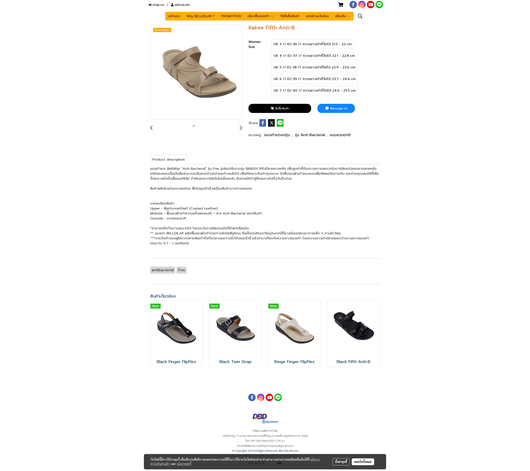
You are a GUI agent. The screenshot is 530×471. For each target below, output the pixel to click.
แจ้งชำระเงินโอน (317, 16)
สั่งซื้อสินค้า (281, 108)
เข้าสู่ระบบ (158, 5)
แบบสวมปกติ (340, 135)
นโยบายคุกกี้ (184, 464)
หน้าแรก (174, 16)
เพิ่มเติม (341, 16)
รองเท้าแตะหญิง (278, 135)
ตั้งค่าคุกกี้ (341, 462)
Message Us (338, 108)
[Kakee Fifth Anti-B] (196, 72)
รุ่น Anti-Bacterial (310, 135)
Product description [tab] (168, 159)
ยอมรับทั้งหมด (363, 462)
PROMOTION (231, 16)
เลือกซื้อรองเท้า (259, 16)
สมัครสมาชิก (181, 5)
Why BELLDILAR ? (200, 16)
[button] (360, 16)
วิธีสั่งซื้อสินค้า (290, 16)
